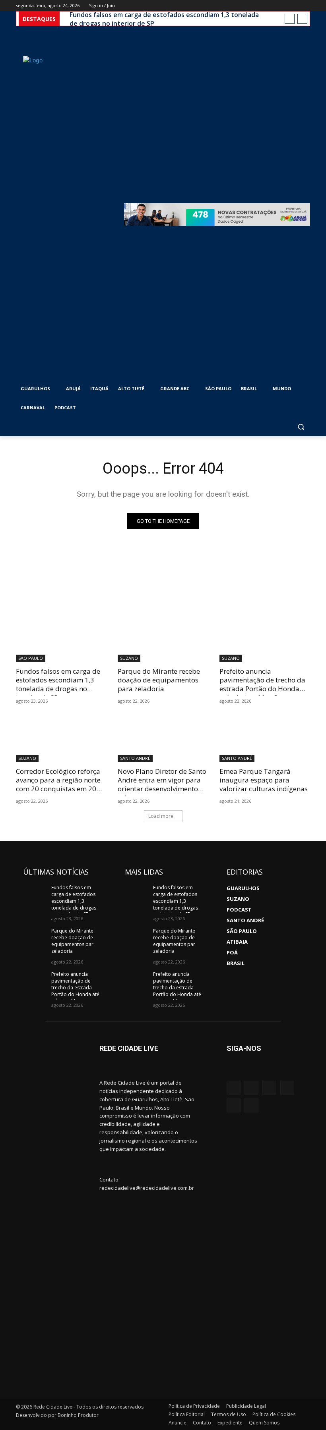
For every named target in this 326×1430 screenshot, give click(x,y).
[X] (283, 5)
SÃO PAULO (30, 658)
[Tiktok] (251, 1105)
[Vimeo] (294, 5)
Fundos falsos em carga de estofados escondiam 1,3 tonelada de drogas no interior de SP (164, 19)
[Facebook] (261, 5)
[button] (300, 427)
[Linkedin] (234, 1105)
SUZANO (129, 658)
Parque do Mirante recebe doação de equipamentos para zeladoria (159, 680)
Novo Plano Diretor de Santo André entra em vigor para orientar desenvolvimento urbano (162, 784)
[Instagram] (272, 5)
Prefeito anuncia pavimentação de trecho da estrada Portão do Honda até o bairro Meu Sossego (262, 684)
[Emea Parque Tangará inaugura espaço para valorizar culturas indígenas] (264, 739)
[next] (302, 19)
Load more (160, 816)
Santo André (135, 758)
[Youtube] (305, 5)
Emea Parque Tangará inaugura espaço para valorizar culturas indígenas (263, 780)
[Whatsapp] (287, 1088)
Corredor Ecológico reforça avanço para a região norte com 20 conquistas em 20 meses (58, 784)
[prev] (290, 19)
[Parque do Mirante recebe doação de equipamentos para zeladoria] (163, 639)
